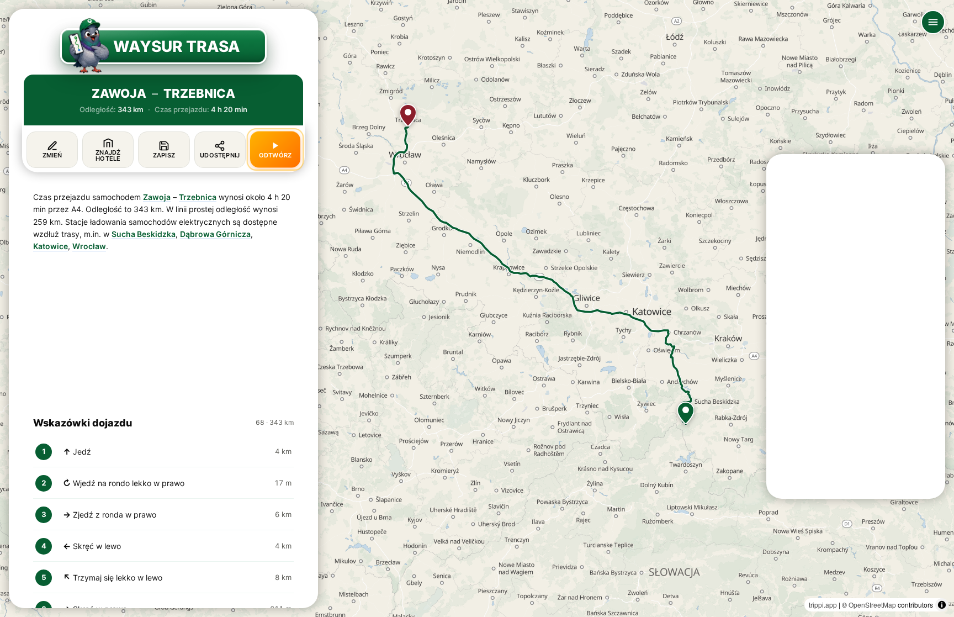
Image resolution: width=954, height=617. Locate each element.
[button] (685, 413)
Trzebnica (197, 197)
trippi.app (823, 604)
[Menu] (933, 22)
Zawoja (157, 197)
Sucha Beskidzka (144, 234)
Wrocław (89, 246)
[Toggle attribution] (941, 604)
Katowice (50, 246)
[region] (477, 308)
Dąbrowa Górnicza (215, 234)
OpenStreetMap (872, 604)
